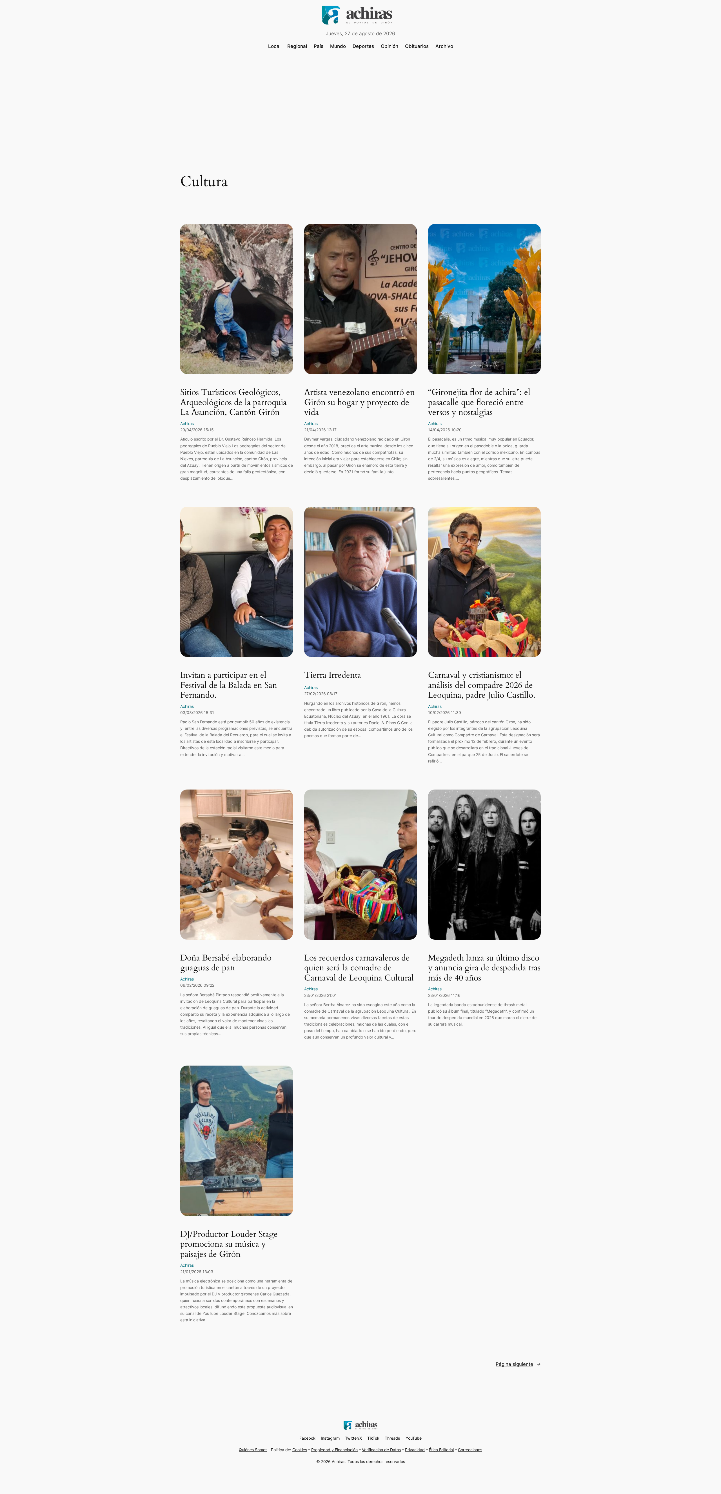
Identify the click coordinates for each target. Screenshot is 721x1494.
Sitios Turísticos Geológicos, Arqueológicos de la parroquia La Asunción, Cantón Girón (233, 403)
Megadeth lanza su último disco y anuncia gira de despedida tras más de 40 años (484, 968)
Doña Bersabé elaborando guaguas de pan (226, 963)
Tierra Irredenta (332, 675)
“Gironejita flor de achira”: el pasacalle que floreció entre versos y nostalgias (479, 403)
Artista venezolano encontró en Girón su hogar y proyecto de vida (359, 403)
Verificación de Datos (381, 1449)
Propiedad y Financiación (334, 1449)
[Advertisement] (360, 100)
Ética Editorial (441, 1449)
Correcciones (470, 1449)
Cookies (299, 1449)
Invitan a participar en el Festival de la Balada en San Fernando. (228, 685)
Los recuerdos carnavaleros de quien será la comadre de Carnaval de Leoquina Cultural (359, 968)
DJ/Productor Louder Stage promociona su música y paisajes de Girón (229, 1245)
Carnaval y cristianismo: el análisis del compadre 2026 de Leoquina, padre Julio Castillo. (481, 685)
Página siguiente (518, 1364)
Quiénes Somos (253, 1449)
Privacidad (415, 1449)
